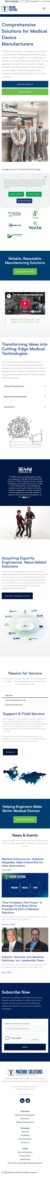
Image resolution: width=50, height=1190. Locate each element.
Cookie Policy (25, 1159)
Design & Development (25, 1122)
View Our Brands (25, 92)
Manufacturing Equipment (25, 1115)
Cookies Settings (24, 201)
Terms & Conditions (25, 1152)
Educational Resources (25, 820)
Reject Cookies (16, 194)
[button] (44, 8)
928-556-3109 (25, 1094)
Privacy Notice (25, 1156)
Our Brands (25, 1135)
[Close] (45, 177)
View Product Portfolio (25, 272)
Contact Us (10, 752)
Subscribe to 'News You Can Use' (16, 1024)
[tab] (25, 695)
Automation (25, 1118)
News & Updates (25, 1139)
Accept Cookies (34, 194)
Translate (46, 1)
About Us (25, 1132)
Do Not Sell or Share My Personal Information (25, 1163)
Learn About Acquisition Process (17, 596)
